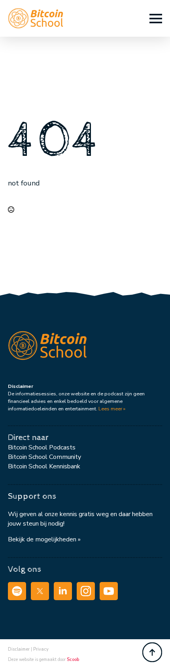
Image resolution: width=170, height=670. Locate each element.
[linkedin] (63, 591)
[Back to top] (152, 652)
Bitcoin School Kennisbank (44, 466)
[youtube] (109, 591)
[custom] (17, 591)
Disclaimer (19, 649)
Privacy (41, 649)
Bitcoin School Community (44, 457)
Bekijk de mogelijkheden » (44, 539)
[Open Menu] (155, 18)
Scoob (73, 660)
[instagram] (86, 591)
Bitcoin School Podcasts (42, 447)
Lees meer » (111, 408)
